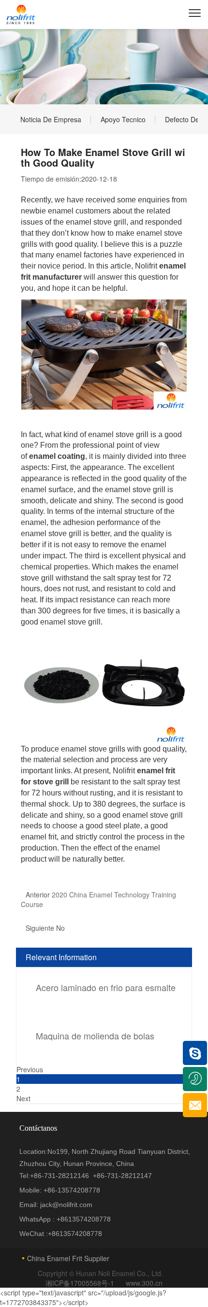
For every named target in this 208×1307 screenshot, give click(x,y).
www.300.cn (144, 1283)
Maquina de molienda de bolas (95, 1035)
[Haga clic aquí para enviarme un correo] (195, 1105)
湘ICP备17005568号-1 (80, 1283)
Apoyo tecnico (123, 119)
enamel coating (57, 456)
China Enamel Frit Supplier (68, 1258)
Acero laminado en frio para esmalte (106, 987)
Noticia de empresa (50, 119)
